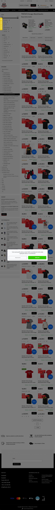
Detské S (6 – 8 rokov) (26, 66)
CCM (5, 41)
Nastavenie (17, 257)
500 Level (6, 39)
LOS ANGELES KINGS (7, 113)
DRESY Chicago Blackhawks (9, 102)
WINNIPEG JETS (6, 160)
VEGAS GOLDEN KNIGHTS (8, 156)
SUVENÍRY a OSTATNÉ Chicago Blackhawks (10, 111)
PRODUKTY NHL (5, 169)
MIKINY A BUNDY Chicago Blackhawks (11, 101)
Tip (5, 26)
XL (44, 66)
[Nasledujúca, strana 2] (37, 424)
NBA (3, 182)
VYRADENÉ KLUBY (6, 163)
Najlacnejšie (33, 37)
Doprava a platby (45, 479)
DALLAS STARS (6, 85)
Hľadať (33, 5)
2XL (46, 66)
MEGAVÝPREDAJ (5, 69)
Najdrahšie (40, 37)
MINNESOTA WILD (6, 115)
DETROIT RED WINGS (7, 87)
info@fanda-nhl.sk (6, 487)
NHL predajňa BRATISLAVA (47, 481)
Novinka (6, 24)
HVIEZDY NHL (4, 167)
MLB (3, 180)
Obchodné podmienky (33, 482)
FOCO (6, 48)
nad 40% (6, 29)
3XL (49, 66)
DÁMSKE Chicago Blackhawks (9, 106)
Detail (34, 63)
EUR (46, 1)
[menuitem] (5, 10)
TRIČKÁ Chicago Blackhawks (9, 94)
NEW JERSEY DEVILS (7, 121)
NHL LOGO (5, 165)
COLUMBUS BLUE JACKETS (8, 83)
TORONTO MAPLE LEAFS (8, 151)
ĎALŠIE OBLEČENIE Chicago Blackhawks (9, 108)
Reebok (6, 57)
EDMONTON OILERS (7, 89)
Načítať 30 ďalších (37, 420)
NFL (2, 179)
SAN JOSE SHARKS (7, 131)
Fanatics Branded (8, 44)
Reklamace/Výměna (46, 482)
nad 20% (6, 31)
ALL (2, 191)
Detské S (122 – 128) (42, 316)
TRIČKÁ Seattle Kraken (8, 135)
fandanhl (3, 478)
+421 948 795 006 (5, 482)
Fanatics (6, 42)
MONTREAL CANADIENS (7, 117)
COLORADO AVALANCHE (8, 82)
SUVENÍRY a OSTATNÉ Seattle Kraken (11, 145)
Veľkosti (30, 480)
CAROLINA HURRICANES (7, 80)
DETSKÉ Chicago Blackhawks (9, 104)
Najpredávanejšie (48, 37)
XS (38, 141)
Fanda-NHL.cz (7, 46)
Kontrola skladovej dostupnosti (8, 199)
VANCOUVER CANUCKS (7, 154)
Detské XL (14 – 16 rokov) (27, 191)
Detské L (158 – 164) (26, 391)
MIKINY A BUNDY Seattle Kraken (10, 138)
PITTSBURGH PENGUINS (8, 129)
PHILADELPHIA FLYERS (7, 128)
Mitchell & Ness (7, 52)
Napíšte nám (29, 1)
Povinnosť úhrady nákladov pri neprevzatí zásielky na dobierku (47, 476)
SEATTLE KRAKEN (6, 133)
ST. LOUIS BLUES (6, 147)
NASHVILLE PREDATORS (8, 119)
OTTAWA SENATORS (7, 126)
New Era (6, 54)
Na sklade (7, 20)
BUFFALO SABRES (6, 76)
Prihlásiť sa (17, 464)
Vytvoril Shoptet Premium (28, 508)
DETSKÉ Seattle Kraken (8, 144)
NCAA (3, 184)
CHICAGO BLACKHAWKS (8, 92)
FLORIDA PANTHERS (7, 90)
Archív (4, 214)
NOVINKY (3, 189)
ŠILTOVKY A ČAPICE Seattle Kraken (10, 137)
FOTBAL (3, 188)
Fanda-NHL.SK (5, 480)
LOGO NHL (5, 162)
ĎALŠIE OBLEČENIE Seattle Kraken (10, 140)
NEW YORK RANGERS (7, 124)
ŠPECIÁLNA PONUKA (6, 170)
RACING (3, 186)
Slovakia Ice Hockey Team (8, 174)
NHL (2, 71)
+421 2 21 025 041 (5, 485)
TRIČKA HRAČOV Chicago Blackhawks (11, 96)
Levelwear (7, 50)
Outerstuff (7, 56)
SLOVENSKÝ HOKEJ (6, 172)
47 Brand (6, 37)
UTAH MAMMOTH (6, 153)
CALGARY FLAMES (6, 78)
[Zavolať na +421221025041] (3, 1)
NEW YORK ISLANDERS (7, 122)
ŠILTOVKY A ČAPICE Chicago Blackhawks (9, 98)
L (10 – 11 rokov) (41, 166)
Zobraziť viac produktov (37, 33)
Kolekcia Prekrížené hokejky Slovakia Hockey (10, 176)
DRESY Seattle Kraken (8, 142)
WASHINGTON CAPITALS (8, 158)
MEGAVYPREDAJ (8, 27)
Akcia (6, 22)
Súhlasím (37, 257)
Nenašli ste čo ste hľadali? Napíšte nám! (9, 206)
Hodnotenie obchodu (33, 478)
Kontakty (22, 1)
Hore (38, 427)
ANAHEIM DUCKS (6, 73)
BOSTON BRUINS (6, 74)
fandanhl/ (3, 475)
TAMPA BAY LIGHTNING (7, 149)
